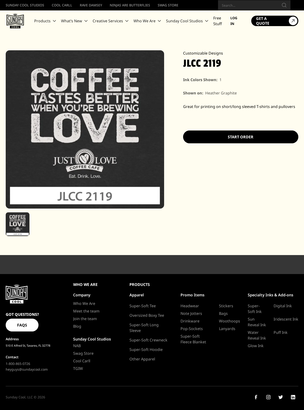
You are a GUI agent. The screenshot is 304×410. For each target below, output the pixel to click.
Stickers (226, 305)
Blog (77, 326)
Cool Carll (81, 360)
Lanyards (227, 328)
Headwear (189, 305)
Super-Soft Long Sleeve (144, 327)
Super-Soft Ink (255, 308)
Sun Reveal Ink (257, 322)
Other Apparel (142, 359)
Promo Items (192, 295)
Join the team (85, 318)
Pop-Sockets (191, 328)
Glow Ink (256, 345)
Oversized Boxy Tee (146, 315)
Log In (233, 21)
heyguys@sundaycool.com (27, 369)
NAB (77, 345)
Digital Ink (283, 305)
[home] (15, 20)
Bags (223, 313)
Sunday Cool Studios (92, 339)
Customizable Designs (203, 53)
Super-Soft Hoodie (146, 349)
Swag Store (83, 353)
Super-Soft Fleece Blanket (193, 339)
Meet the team (86, 311)
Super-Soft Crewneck (148, 340)
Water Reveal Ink (257, 335)
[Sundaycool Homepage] (17, 294)
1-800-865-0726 (18, 363)
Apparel (136, 295)
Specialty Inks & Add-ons (270, 295)
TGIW (78, 368)
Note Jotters (191, 313)
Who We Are (84, 303)
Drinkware (190, 321)
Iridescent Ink (286, 319)
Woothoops (229, 321)
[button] (45, 21)
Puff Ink (281, 332)
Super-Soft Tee (142, 305)
